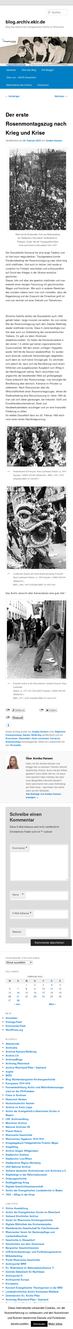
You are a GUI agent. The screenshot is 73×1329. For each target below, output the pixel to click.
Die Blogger (48, 69)
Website (16, 931)
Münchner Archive (16, 1123)
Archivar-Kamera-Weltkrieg (21, 1051)
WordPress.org (14, 1029)
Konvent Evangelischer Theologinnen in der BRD (34, 1287)
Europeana (12, 1283)
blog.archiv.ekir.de (25, 21)
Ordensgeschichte (16, 1178)
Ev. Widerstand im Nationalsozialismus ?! (30, 1267)
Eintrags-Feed (14, 1022)
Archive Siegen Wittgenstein (22, 1150)
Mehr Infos (55, 1324)
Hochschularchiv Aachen (20, 1103)
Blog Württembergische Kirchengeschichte (30, 1079)
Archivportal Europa (17, 1279)
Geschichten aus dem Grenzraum (25, 1244)
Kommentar (19, 848)
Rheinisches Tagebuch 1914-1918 (25, 1139)
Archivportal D (14, 1275)
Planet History (14, 1131)
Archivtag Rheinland (17, 1063)
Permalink (15, 745)
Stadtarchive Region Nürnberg (23, 1162)
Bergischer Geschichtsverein (22, 1248)
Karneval (55, 738)
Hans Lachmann (40, 738)
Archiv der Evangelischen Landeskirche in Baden (34, 1190)
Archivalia (11, 1047)
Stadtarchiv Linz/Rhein (19, 1158)
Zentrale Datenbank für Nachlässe (25, 1271)
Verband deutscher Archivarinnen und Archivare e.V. (36, 1170)
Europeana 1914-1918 (18, 1083)
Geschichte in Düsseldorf (20, 1240)
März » (52, 1004)
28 (18, 1000)
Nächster (61, 96)
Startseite (11, 69)
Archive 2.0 (12, 1055)
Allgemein (60, 731)
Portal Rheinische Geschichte (23, 1260)
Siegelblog (12, 1147)
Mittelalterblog (14, 1256)
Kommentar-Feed (15, 1026)
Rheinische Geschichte (19, 1135)
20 (9, 996)
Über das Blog (29, 69)
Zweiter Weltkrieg (32, 735)
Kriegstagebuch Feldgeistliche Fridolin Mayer (32, 1143)
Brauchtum (12, 738)
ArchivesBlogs (14, 1059)
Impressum (43, 84)
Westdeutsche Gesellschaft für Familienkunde (32, 1228)
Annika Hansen (54, 140)
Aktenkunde (12, 1043)
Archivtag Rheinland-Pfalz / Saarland (27, 1299)
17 (43, 992)
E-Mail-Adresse (21, 913)
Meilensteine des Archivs (19, 84)
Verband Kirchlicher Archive (22, 1216)
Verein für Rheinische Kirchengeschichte (29, 1220)
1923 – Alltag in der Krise (20, 1194)
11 (51, 988)
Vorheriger (13, 96)
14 (18, 992)
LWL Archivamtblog (17, 1119)
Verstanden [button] (39, 1324)
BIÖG (9, 1075)
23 (35, 996)
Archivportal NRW (16, 1264)
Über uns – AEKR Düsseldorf (21, 77)
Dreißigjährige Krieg (17, 1182)
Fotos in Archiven (16, 1095)
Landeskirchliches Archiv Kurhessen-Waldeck (32, 1291)
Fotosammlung (14, 735)
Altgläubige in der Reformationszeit (26, 1174)
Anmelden (11, 1018)
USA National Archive (18, 1166)
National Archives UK (18, 1127)
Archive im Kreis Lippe (19, 1107)
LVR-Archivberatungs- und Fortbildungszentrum (33, 1251)
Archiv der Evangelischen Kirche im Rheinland (33, 1212)
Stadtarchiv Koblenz (17, 1154)
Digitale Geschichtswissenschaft (24, 1186)
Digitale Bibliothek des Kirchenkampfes (28, 1224)
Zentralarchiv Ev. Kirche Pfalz (23, 1295)
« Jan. (17, 1004)
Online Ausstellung (17, 1208)
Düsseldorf (25, 738)
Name (18, 895)
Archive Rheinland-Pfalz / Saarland (26, 1067)
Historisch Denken (16, 1099)
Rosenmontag (13, 741)
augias (9, 1071)
